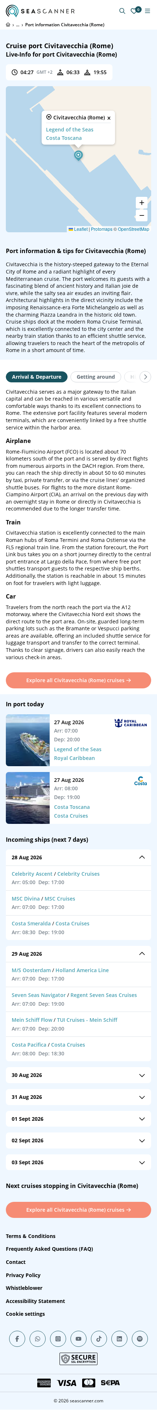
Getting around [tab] (96, 376)
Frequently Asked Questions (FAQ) (49, 1248)
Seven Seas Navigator (39, 994)
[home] (8, 24)
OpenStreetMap (133, 229)
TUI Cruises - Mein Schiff (87, 1019)
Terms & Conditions (30, 1236)
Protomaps (101, 229)
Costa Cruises (71, 815)
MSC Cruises (60, 898)
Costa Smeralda (31, 923)
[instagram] (58, 1339)
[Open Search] (122, 11)
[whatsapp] (38, 1339)
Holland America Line (82, 970)
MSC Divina (26, 898)
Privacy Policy (23, 1275)
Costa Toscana (64, 137)
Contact (16, 1261)
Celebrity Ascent (32, 873)
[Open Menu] (147, 11)
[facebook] (17, 1339)
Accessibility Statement (35, 1301)
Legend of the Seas (69, 129)
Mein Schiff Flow (32, 1019)
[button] (78, 154)
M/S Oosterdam (31, 970)
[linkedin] (119, 1339)
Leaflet (80, 229)
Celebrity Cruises (78, 873)
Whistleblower (24, 1287)
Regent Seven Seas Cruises (103, 994)
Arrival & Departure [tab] (36, 376)
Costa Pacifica (29, 1044)
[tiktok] (99, 1339)
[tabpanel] (78, 524)
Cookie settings (25, 1313)
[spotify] (140, 1339)
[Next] (145, 377)
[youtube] (78, 1339)
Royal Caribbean (74, 757)
